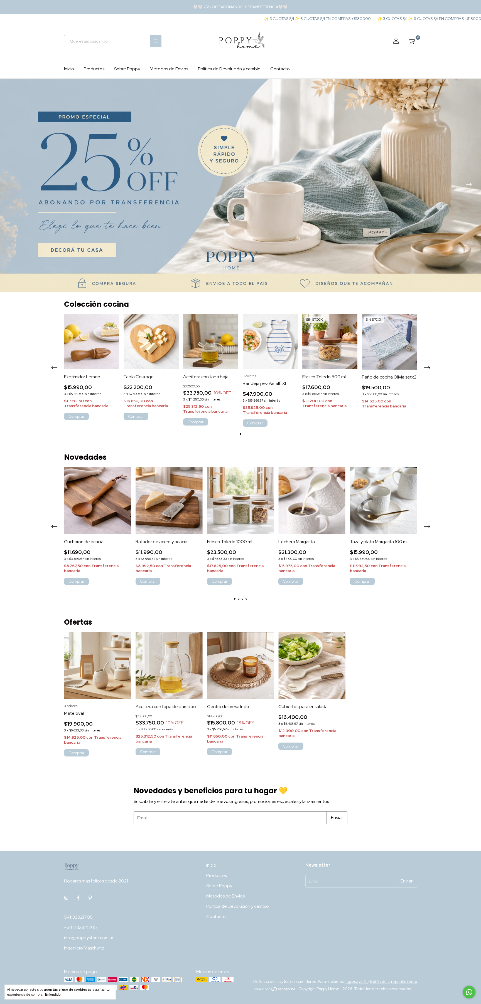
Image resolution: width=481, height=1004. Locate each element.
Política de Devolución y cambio (229, 69)
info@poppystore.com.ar (88, 938)
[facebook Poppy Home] (78, 898)
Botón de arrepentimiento (393, 981)
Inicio (69, 69)
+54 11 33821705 (80, 927)
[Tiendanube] (274, 990)
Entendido (53, 994)
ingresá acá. (356, 981)
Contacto (280, 69)
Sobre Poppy (127, 69)
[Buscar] (155, 41)
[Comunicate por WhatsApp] (469, 992)
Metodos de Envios (169, 69)
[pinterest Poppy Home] (90, 898)
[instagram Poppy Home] (66, 898)
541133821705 (78, 917)
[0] (411, 41)
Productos (94, 69)
